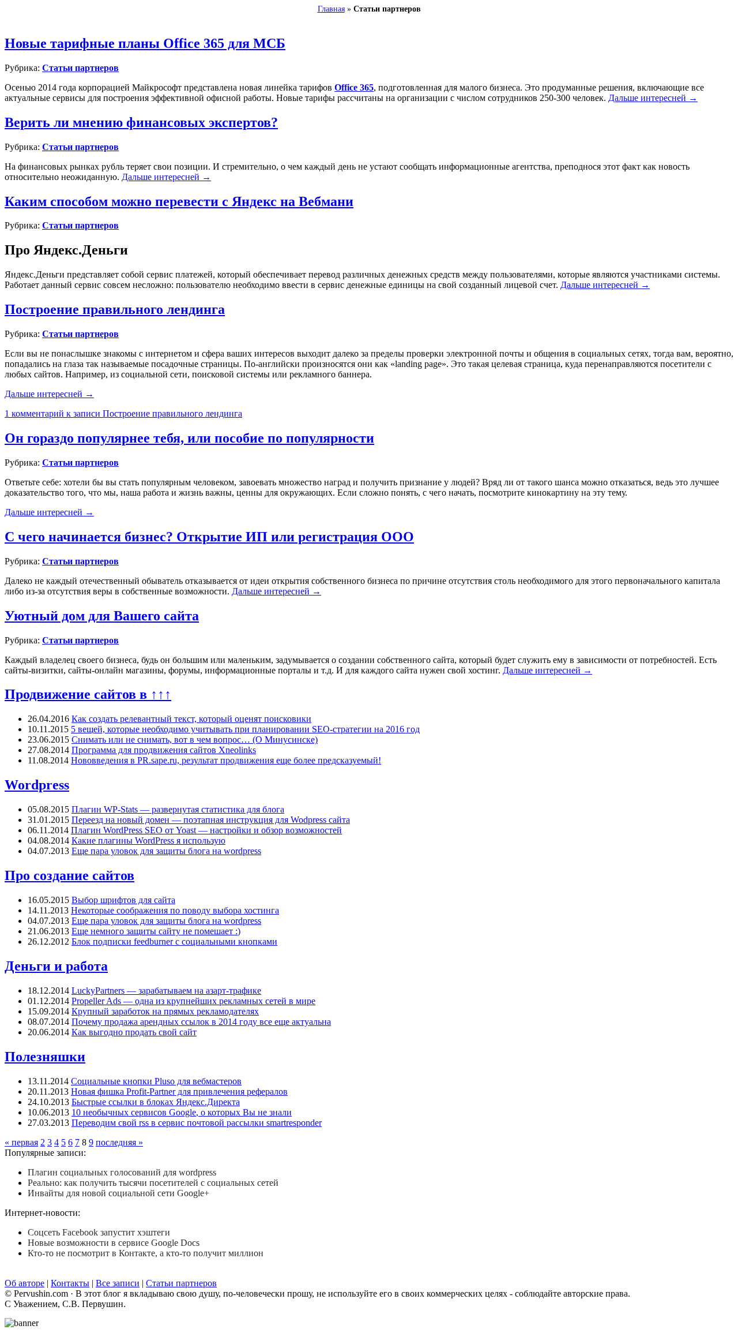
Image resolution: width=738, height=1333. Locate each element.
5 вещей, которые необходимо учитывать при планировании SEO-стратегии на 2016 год (245, 729)
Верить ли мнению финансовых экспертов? (141, 122)
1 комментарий (123, 413)
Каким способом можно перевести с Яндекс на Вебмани (179, 201)
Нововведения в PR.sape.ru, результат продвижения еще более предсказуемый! (226, 760)
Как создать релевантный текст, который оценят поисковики (191, 719)
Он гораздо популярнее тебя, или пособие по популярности (189, 437)
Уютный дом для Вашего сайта (102, 615)
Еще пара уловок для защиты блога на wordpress (166, 851)
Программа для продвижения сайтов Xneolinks (163, 750)
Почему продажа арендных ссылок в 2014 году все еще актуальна (201, 1022)
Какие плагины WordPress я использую (148, 840)
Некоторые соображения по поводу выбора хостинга (175, 910)
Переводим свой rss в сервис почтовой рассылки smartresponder (196, 1123)
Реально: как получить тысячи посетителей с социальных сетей (153, 1183)
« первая (21, 1142)
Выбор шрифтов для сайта (123, 900)
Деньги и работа (56, 965)
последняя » (119, 1142)
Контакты (70, 1283)
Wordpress (37, 784)
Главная (331, 9)
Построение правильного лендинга (115, 309)
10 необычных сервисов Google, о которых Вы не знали (181, 1112)
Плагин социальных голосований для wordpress (122, 1172)
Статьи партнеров (80, 68)
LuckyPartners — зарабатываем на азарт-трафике (166, 990)
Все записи (118, 1283)
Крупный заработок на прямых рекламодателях (165, 1011)
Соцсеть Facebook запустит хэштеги (99, 1232)
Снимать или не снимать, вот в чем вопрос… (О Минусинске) (194, 739)
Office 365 (354, 87)
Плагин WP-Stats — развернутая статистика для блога (177, 809)
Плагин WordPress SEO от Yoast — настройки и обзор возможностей (206, 830)
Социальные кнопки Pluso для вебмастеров (156, 1081)
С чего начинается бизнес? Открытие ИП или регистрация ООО (209, 536)
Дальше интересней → (653, 98)
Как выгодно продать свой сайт (134, 1032)
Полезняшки (45, 1056)
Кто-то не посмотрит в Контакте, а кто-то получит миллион (145, 1253)
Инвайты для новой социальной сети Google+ (118, 1193)
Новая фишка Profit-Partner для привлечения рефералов (179, 1091)
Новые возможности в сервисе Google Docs (113, 1243)
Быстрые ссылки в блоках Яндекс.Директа (155, 1102)
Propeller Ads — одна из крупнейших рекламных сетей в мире (193, 1001)
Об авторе (24, 1283)
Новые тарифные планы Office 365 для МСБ (145, 43)
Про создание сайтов (69, 875)
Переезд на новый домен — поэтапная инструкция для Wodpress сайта (210, 820)
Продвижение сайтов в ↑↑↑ (88, 694)
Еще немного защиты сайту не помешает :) (155, 931)
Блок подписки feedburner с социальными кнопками (174, 941)
